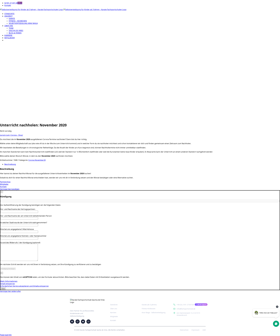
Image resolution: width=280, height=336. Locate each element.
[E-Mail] (88, 321)
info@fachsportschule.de (186, 309)
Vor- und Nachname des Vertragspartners (17, 209)
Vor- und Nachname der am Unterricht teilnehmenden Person (26, 216)
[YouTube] (83, 321)
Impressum (196, 330)
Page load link (6, 335)
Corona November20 (37, 160)
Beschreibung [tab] (10, 164)
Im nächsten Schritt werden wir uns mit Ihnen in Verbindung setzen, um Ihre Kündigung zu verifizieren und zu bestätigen (50, 264)
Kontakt (113, 320)
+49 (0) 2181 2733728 (185, 304)
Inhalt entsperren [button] (7, 283)
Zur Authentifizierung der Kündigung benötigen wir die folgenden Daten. (30, 205)
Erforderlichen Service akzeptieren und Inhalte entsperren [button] (24, 286)
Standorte (113, 304)
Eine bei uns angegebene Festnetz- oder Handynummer (23, 236)
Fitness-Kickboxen (148, 308)
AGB (204, 330)
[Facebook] (72, 321)
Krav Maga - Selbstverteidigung (153, 312)
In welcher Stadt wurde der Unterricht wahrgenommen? (23, 222)
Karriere (113, 312)
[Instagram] (77, 321)
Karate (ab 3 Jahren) (149, 304)
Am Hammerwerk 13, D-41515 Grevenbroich (188, 314)
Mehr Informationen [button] (8, 281)
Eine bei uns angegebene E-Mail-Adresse (17, 229)
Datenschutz (184, 330)
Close (3, 288)
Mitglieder (114, 316)
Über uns (113, 308)
